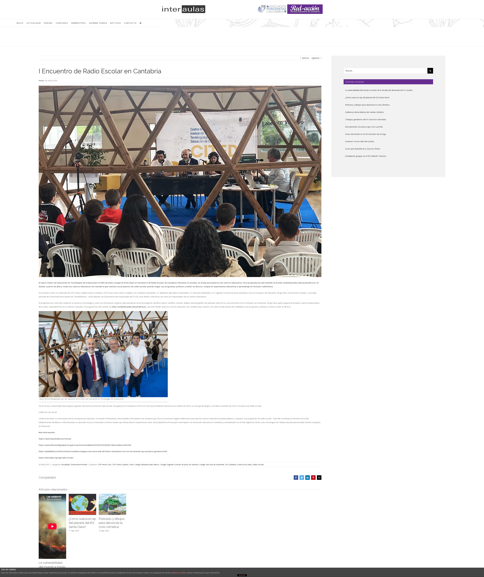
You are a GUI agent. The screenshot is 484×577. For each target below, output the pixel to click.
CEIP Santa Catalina (120, 464)
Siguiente (316, 58)
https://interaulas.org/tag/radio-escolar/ (56, 457)
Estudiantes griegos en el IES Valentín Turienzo (365, 156)
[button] (141, 23)
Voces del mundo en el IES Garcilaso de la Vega (365, 134)
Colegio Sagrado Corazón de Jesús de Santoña (179, 464)
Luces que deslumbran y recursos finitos (362, 148)
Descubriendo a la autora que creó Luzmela (364, 126)
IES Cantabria (230, 464)
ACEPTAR (242, 575)
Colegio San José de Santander (211, 464)
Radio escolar (258, 464)
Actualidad (65, 464)
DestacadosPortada (79, 464)
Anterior (305, 58)
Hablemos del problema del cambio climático (364, 112)
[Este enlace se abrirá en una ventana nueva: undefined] (272, 9)
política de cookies (178, 573)
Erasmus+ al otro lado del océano (359, 141)
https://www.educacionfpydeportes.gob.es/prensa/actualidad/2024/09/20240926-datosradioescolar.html (85, 445)
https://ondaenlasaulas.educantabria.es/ (129, 306)
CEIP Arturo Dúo (104, 464)
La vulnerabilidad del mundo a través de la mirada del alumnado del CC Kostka (378, 90)
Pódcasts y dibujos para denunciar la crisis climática (112, 523)
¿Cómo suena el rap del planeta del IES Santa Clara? (82, 523)
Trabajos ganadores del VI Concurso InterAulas (365, 119)
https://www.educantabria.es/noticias (55, 438)
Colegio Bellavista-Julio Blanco (146, 464)
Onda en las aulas (244, 464)
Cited (131, 464)
